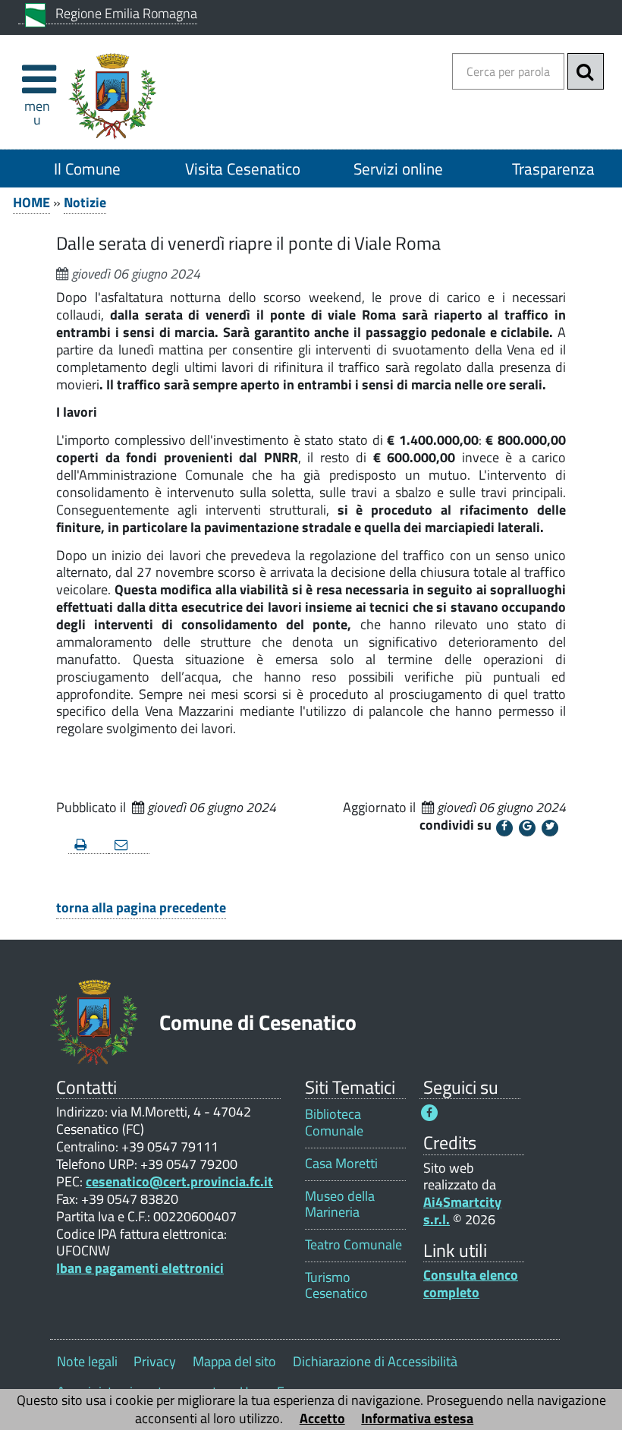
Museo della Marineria (340, 1204)
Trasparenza (553, 168)
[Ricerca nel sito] (585, 71)
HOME (31, 202)
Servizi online (398, 168)
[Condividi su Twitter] (550, 828)
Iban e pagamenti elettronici (140, 1268)
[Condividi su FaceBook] (504, 828)
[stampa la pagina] (88, 845)
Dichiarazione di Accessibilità (375, 1361)
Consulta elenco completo (470, 1283)
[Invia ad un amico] (128, 845)
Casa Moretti (341, 1163)
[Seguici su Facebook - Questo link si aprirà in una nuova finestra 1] (429, 1112)
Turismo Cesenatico (336, 1285)
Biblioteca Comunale (334, 1122)
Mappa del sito (234, 1361)
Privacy (155, 1361)
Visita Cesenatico (242, 168)
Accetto (322, 1418)
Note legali (87, 1361)
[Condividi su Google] (527, 828)
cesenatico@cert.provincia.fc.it (179, 1181)
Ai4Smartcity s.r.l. (462, 1211)
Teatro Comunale (353, 1244)
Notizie (85, 202)
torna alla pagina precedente (141, 907)
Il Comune (87, 168)
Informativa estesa (417, 1418)
